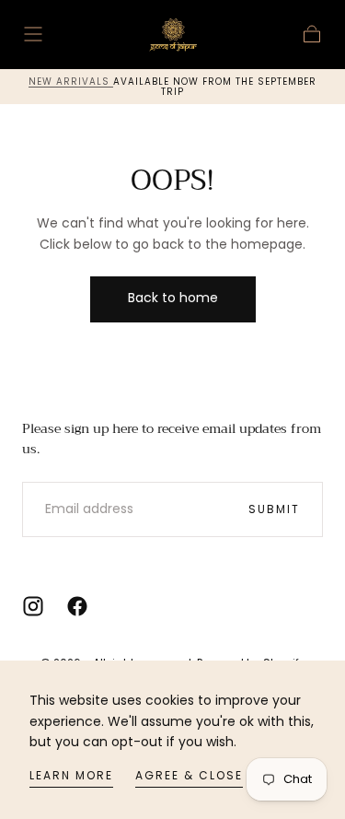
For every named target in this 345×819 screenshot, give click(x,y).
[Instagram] (33, 606)
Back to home (173, 297)
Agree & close (189, 775)
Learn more (71, 775)
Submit (274, 509)
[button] (33, 34)
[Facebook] (77, 606)
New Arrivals (71, 81)
